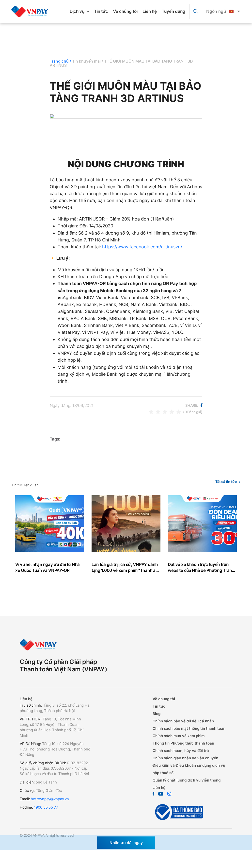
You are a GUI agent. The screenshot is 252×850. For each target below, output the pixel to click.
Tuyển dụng (173, 11)
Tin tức (101, 11)
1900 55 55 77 (46, 807)
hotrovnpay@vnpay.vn (50, 799)
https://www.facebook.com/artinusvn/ (142, 246)
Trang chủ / (60, 61)
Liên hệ (149, 11)
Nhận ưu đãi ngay (126, 842)
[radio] (151, 411)
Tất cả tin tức (226, 481)
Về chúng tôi (125, 11)
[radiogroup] (165, 411)
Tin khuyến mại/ (87, 61)
